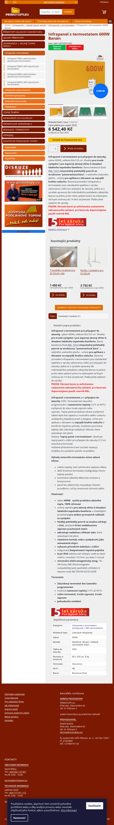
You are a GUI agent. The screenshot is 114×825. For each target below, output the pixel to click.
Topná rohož (10, 153)
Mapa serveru (11, 716)
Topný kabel (10, 147)
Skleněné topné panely (15, 95)
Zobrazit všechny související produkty (78, 307)
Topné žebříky (11, 112)
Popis (52, 316)
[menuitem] (18, 21)
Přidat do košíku (75, 148)
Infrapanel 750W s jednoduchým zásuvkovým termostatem (21, 59)
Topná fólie (10, 158)
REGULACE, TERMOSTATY (16, 129)
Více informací (69, 810)
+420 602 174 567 (17, 771)
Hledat (68, 11)
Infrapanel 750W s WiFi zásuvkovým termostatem (23, 67)
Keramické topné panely (15, 101)
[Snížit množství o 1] (58, 150)
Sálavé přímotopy (13, 37)
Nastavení (19, 818)
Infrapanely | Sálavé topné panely (19, 44)
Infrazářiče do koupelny (18, 118)
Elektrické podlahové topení (20, 141)
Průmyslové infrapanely (17, 123)
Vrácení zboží (11, 709)
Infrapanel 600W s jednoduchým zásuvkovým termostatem (21, 75)
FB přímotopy (23, 231)
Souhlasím (94, 805)
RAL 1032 (54, 170)
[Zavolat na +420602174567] (9, 2)
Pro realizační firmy (14, 701)
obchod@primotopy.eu (71, 732)
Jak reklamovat (12, 705)
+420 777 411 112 (17, 792)
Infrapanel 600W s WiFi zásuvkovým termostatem (23, 83)
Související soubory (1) (69, 316)
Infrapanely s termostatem (17, 53)
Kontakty (9, 720)
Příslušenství (10, 106)
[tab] (53, 316)
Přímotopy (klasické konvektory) (22, 32)
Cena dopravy (11, 697)
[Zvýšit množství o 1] (58, 147)
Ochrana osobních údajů (17, 712)
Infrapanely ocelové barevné (17, 90)
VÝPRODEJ (8, 135)
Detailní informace (57, 229)
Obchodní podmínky (54, 2)
